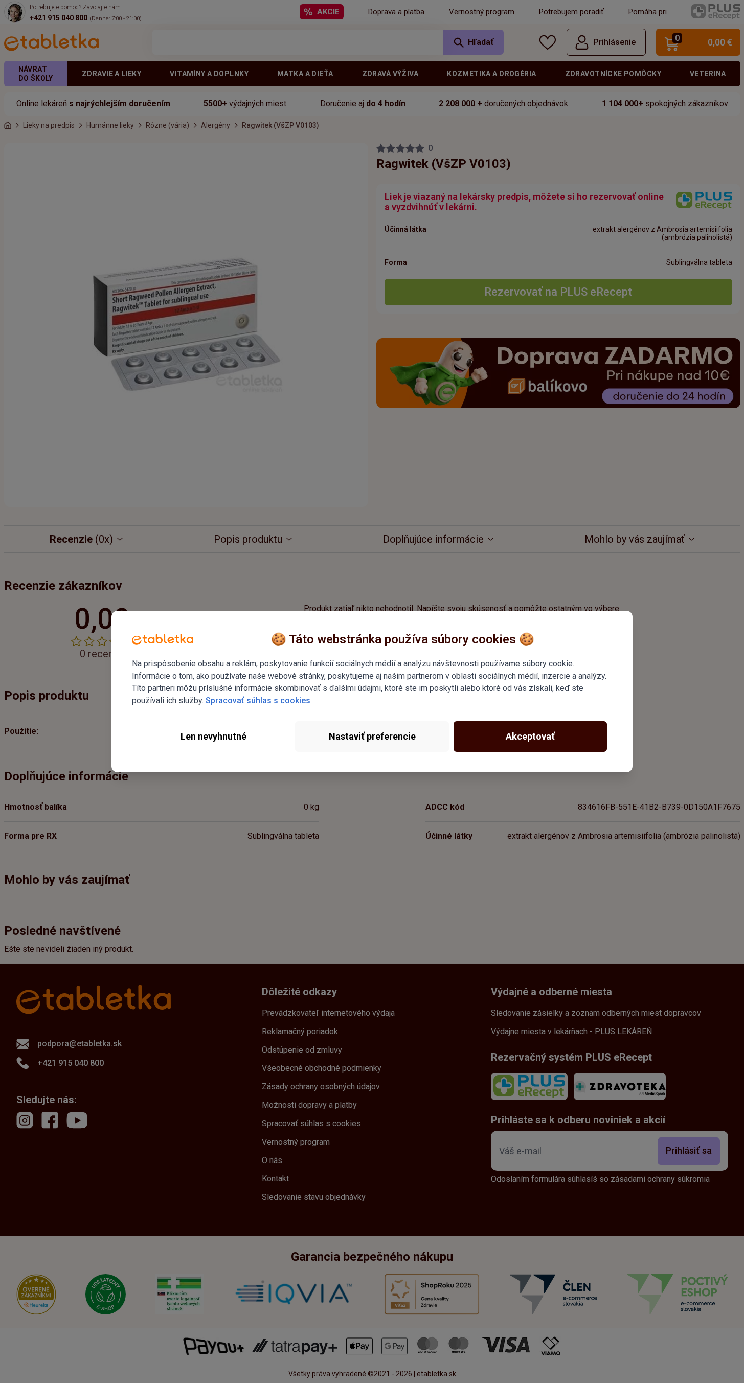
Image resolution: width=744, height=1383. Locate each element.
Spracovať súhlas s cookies (258, 700)
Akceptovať (530, 736)
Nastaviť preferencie (372, 736)
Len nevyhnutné (213, 736)
